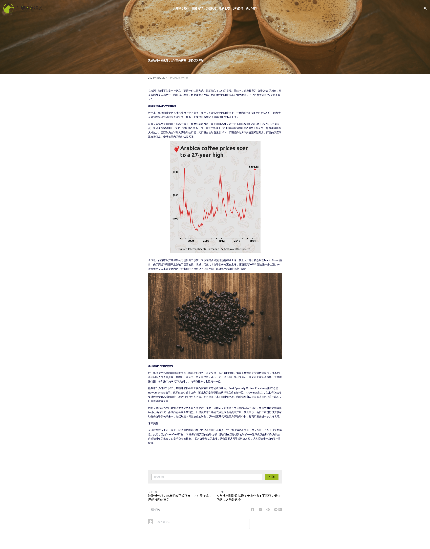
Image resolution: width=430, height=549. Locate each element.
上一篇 (154, 491)
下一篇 (220, 491)
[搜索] (425, 8)
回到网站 (155, 509)
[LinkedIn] (268, 509)
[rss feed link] (280, 509)
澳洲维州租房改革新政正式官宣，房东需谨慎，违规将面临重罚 (180, 497)
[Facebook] (252, 509)
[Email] (275, 509)
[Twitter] (260, 509)
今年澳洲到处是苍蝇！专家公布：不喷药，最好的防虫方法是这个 (248, 497)
